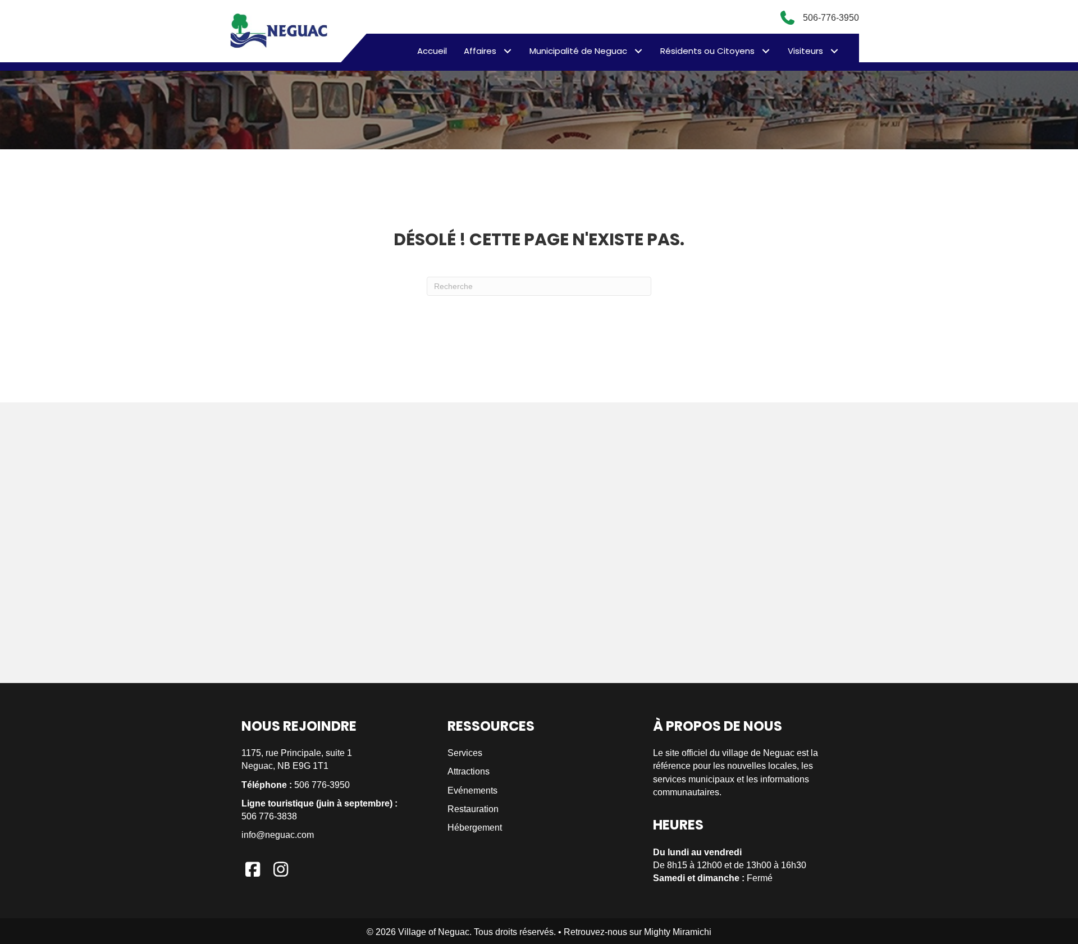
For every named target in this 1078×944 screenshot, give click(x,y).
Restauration (473, 809)
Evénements (472, 790)
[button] (507, 51)
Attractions (468, 771)
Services (464, 753)
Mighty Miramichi (677, 932)
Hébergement (474, 827)
